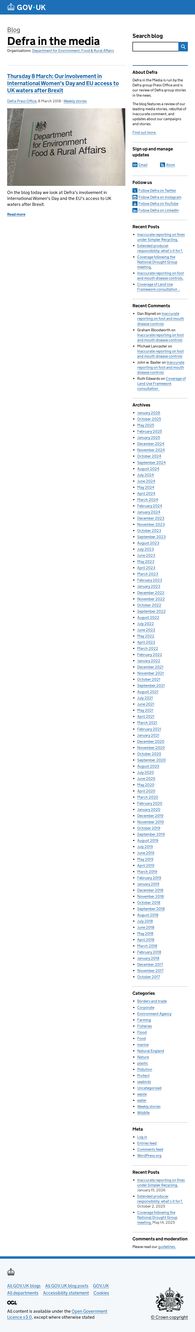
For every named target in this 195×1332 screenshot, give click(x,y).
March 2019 (147, 871)
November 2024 (151, 450)
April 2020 (146, 791)
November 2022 (151, 599)
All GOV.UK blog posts (66, 1285)
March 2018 (147, 946)
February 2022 (149, 654)
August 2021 (147, 691)
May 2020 (145, 784)
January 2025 (148, 437)
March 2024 (147, 499)
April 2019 (145, 865)
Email (142, 165)
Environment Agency (154, 1013)
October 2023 (149, 530)
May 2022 (145, 636)
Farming (144, 1020)
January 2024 (148, 512)
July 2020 (145, 772)
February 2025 (149, 431)
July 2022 (145, 623)
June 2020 (146, 778)
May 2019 (145, 859)
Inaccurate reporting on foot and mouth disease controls (160, 318)
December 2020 (150, 741)
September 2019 (151, 834)
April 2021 (145, 716)
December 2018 (150, 890)
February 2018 (149, 952)
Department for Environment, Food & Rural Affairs (73, 50)
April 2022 (146, 642)
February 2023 (149, 580)
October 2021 (148, 679)
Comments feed (150, 1149)
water (141, 1100)
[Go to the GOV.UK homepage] (26, 7)
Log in (142, 1137)
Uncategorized (149, 1088)
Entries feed (147, 1143)
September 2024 (151, 462)
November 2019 (150, 822)
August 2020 (148, 766)
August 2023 (148, 543)
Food (141, 1038)
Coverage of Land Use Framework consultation (161, 383)
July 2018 (145, 921)
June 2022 (146, 630)
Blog (13, 30)
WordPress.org (149, 1155)
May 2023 (145, 561)
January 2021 (148, 735)
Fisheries (144, 1026)
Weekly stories (75, 101)
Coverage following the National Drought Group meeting (157, 262)
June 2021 (145, 704)
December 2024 (150, 443)
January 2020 (148, 809)
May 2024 (145, 487)
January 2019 (148, 884)
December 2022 (150, 592)
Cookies (101, 1293)
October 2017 (148, 977)
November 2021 (150, 673)
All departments (23, 1293)
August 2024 (148, 468)
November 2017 (150, 970)
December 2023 (150, 518)
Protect (143, 1075)
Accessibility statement (66, 1293)
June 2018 (145, 927)
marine (143, 1044)
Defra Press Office (21, 101)
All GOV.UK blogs (24, 1285)
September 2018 (151, 908)
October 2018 (148, 902)
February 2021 (149, 729)
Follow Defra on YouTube (158, 203)
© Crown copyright (169, 1317)
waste (142, 1094)
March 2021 (147, 722)
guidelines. (167, 1246)
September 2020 (151, 760)
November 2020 (151, 747)
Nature (143, 1057)
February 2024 (149, 506)
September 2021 (151, 685)
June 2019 (145, 853)
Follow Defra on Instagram (159, 197)
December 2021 (150, 667)
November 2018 (150, 896)
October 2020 (149, 754)
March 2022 (147, 648)
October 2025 (149, 419)
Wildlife (143, 1112)
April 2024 (146, 493)
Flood (142, 1032)
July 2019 (145, 846)
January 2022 (148, 661)
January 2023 (148, 586)
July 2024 (145, 475)
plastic (142, 1063)
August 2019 (147, 840)
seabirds (144, 1081)
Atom (170, 165)
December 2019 (150, 815)
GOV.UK (101, 1285)
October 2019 (148, 828)
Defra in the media (53, 41)
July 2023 (145, 549)
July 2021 (145, 698)
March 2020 (147, 797)
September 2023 (151, 537)
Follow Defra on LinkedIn (158, 210)
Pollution (144, 1069)
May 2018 (145, 933)
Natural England (150, 1051)
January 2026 (148, 413)
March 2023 (147, 574)
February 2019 (149, 878)
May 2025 (145, 425)
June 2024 (146, 481)
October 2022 (149, 605)
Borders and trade (152, 1001)
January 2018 (148, 958)
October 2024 (149, 456)
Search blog (147, 35)
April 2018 (145, 939)
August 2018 (147, 915)
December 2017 (150, 964)
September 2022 (151, 611)
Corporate (145, 1007)
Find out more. (144, 132)
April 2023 (146, 567)
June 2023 (146, 555)
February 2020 (149, 803)
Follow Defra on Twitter (157, 190)
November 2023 (151, 524)
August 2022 (148, 617)
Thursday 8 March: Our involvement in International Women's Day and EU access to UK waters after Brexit (63, 83)
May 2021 (145, 710)
